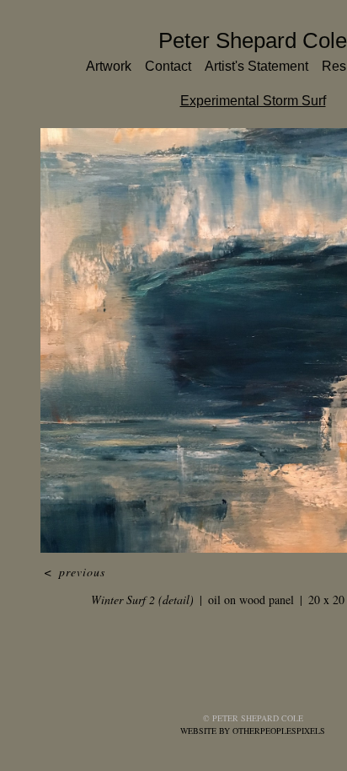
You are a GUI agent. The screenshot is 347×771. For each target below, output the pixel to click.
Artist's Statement (256, 66)
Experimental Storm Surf (253, 101)
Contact (168, 66)
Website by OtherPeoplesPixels (252, 730)
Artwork (108, 66)
